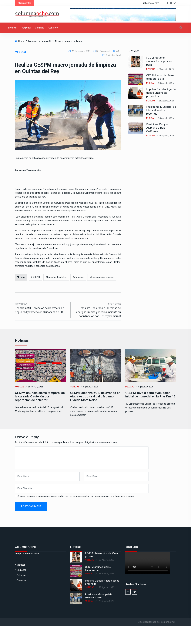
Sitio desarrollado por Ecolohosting (156, 621)
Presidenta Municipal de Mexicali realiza (98, 596)
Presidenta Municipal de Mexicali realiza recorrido (161, 110)
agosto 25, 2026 (90, 387)
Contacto (53, 27)
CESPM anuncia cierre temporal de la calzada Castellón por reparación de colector (40, 396)
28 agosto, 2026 (166, 69)
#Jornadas (78, 277)
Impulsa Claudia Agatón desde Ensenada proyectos (161, 93)
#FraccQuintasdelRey (56, 277)
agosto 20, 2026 (145, 387)
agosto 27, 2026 (35, 387)
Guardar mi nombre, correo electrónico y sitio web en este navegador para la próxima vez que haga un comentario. (76, 496)
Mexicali (12, 27)
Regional (26, 27)
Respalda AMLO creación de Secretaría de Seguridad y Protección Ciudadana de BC (39, 308)
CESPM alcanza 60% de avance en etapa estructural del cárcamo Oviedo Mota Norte (95, 396)
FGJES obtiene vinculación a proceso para (159, 61)
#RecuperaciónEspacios (102, 277)
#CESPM (35, 277)
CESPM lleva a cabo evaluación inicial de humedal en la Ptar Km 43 (150, 394)
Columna (39, 27)
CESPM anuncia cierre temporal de (98, 568)
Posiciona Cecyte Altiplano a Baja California (157, 128)
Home (21, 41)
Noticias (150, 69)
